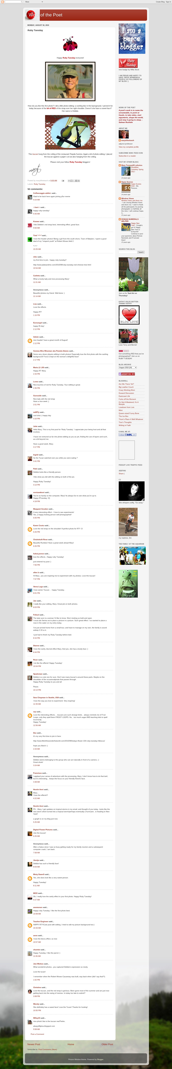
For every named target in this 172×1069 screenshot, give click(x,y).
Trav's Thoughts (125, 422)
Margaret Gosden (41, 509)
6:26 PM (36, 532)
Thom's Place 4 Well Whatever (131, 419)
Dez (34, 733)
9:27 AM (36, 900)
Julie (35, 426)
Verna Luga (38, 587)
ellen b (36, 572)
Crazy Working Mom (127, 390)
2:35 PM (36, 388)
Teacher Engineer (40, 921)
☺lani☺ (36, 207)
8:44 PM (36, 652)
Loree (35, 382)
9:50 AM (36, 228)
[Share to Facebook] (76, 180)
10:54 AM (37, 268)
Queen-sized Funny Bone (129, 413)
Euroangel (37, 323)
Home (71, 1044)
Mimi (121, 410)
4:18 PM (36, 501)
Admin (36, 337)
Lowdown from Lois (126, 407)
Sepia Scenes (127, 182)
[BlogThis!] (71, 180)
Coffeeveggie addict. (42, 193)
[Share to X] (74, 180)
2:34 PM (36, 374)
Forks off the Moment (127, 399)
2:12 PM (36, 329)
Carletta (36, 276)
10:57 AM (37, 942)
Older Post (107, 1044)
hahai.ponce (38, 554)
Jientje (36, 860)
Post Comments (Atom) (47, 1049)
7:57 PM (36, 579)
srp (34, 712)
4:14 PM (36, 485)
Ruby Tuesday (39, 184)
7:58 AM (36, 853)
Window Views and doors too (131, 200)
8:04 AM (36, 867)
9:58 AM (36, 1029)
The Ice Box (123, 416)
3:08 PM (36, 996)
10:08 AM (37, 914)
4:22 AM (36, 798)
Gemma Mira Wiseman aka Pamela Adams (51, 351)
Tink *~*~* (37, 235)
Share (121, 474)
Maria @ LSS (38, 367)
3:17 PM (36, 447)
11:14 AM (37, 296)
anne (35, 935)
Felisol (36, 615)
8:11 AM (36, 886)
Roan (35, 660)
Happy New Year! (135, 224)
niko (35, 257)
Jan (34, 601)
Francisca (37, 773)
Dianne (36, 646)
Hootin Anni (38, 789)
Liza (35, 304)
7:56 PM (36, 565)
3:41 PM (36, 461)
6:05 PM (36, 518)
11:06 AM (37, 956)
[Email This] (69, 180)
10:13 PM (37, 690)
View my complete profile (129, 147)
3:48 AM (36, 782)
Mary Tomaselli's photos (131, 165)
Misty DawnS (38, 874)
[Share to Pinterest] (78, 180)
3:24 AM (36, 765)
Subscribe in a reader (127, 156)
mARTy (36, 412)
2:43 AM (36, 749)
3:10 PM (36, 419)
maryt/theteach (127, 140)
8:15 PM (36, 638)
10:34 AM (37, 928)
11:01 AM (37, 282)
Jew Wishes (38, 964)
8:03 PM (36, 607)
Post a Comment (37, 1034)
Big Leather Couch (126, 387)
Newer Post (33, 1044)
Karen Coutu (38, 525)
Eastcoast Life (124, 396)
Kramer (36, 221)
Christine (37, 987)
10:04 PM (37, 666)
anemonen (37, 907)
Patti (35, 469)
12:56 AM (37, 725)
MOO (35, 893)
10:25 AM (37, 249)
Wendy (36, 1004)
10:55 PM (37, 1010)
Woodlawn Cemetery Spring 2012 (137, 169)
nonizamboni (38, 492)
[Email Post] (63, 181)
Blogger (100, 1059)
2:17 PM (36, 360)
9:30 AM (36, 214)
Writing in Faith (125, 425)
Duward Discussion (126, 393)
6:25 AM (36, 836)
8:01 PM (36, 593)
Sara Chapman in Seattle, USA (46, 698)
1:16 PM (36, 315)
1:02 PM (36, 980)
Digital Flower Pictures (43, 830)
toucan (35, 154)
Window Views (127, 198)
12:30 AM (37, 704)
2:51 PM (36, 405)
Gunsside (37, 396)
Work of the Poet (45, 14)
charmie (36, 950)
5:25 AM (36, 822)
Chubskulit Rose (40, 539)
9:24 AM (36, 200)
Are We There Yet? (126, 384)
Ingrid (35, 455)
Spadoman (37, 674)
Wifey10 (36, 1018)
